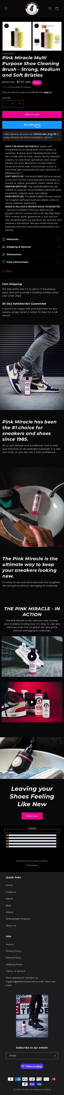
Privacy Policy (13, 951)
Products (11, 892)
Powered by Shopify (42, 1089)
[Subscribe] (54, 1055)
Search (10, 944)
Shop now (32, 815)
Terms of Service (15, 971)
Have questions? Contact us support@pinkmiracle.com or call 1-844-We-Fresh (31, 981)
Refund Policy (13, 957)
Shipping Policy (14, 964)
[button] (6, 8)
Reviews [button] (8, 854)
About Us (11, 925)
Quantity (6, 97)
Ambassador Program (18, 918)
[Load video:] (32, 656)
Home (9, 885)
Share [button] (9, 271)
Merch (9, 898)
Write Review (32, 865)
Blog (8, 905)
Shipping (6, 87)
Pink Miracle (27, 1089)
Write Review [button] (32, 831)
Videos (9, 912)
